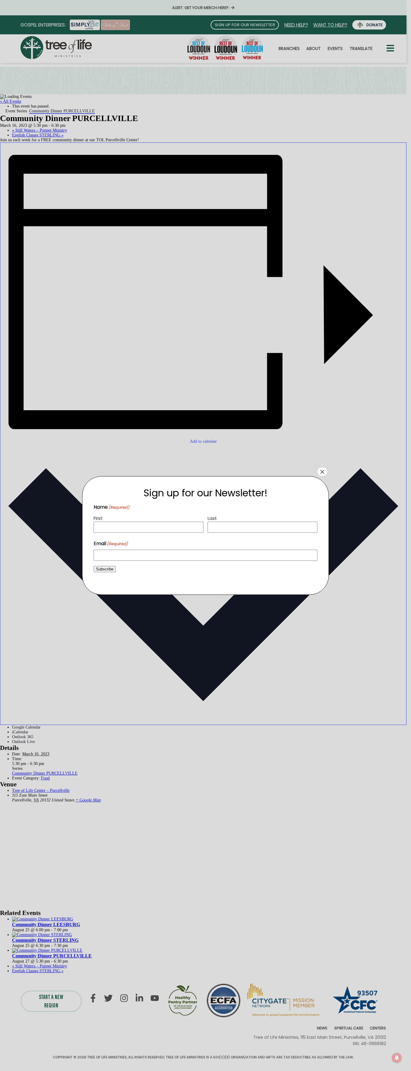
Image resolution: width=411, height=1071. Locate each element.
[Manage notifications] (397, 1058)
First (98, 518)
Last (212, 518)
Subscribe (104, 569)
